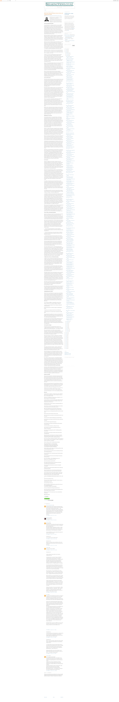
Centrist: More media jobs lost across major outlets (70, 155)
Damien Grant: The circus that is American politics (70, 135)
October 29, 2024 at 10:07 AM (51, 538)
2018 (66, 338)
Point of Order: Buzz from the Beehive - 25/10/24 (69, 200)
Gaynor (47, 594)
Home (54, 697)
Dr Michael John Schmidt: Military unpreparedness (69, 249)
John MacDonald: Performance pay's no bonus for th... (70, 217)
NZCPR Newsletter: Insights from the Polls (69, 14)
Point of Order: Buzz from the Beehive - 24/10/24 (69, 230)
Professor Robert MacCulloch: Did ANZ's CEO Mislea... (70, 214)
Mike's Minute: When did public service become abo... (70, 108)
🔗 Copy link (46, 496)
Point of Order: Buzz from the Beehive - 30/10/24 (69, 83)
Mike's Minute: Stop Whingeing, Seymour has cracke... (70, 256)
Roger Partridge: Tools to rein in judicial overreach (70, 143)
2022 (66, 333)
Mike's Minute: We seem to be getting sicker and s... (70, 283)
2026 (66, 49)
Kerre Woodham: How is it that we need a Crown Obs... (70, 245)
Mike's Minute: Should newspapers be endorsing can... (70, 88)
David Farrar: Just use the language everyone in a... (69, 165)
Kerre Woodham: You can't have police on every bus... (70, 224)
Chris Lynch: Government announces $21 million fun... (70, 192)
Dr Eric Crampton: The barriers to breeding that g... (70, 221)
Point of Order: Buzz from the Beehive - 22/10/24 (69, 281)
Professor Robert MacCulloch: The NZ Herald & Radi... (70, 90)
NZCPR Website (67, 352)
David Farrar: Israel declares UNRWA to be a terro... (69, 60)
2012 (66, 345)
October (67, 55)
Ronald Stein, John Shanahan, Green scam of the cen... (70, 241)
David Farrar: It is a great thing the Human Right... (70, 157)
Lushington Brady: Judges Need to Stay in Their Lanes (70, 190)
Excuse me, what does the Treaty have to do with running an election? (70, 36)
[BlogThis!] (50, 500)
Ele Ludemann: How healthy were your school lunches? (70, 208)
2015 (66, 342)
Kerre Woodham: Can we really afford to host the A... (70, 307)
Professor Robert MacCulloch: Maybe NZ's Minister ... (70, 96)
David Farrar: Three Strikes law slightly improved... (70, 188)
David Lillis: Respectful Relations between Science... (70, 110)
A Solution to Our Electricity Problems (69, 40)
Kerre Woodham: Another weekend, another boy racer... (70, 102)
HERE (68, 30)
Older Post (62, 697)
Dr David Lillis (48, 15)
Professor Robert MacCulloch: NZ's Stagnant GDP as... (70, 264)
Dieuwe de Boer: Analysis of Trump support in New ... (69, 243)
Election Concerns (67, 34)
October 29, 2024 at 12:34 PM (51, 592)
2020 (66, 336)
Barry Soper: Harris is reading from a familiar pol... (70, 69)
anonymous (47, 655)
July (67, 323)
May (67, 326)
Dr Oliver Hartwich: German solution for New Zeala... (69, 177)
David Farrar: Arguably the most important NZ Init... (70, 181)
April (67, 327)
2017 (66, 339)
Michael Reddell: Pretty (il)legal (70, 146)
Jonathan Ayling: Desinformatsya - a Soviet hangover (70, 298)
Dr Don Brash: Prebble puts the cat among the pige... (70, 161)
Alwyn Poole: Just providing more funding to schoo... (70, 62)
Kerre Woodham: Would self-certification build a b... (69, 79)
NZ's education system (56, 15)
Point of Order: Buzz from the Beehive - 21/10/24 (69, 313)
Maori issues (51, 15)
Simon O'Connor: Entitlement (70, 58)
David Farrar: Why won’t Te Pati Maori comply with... (70, 86)
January (67, 331)
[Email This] (49, 500)
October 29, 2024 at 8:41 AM (51, 515)
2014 (66, 343)
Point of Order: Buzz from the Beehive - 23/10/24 (69, 254)
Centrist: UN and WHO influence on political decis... (70, 273)
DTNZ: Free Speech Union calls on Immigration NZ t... (70, 71)
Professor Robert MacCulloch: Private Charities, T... (70, 159)
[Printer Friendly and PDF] (47, 499)
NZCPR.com (73, 28)
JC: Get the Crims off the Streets (70, 193)
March (67, 328)
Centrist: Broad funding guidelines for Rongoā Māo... (70, 302)
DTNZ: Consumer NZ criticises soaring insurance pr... (70, 121)
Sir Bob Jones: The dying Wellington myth (69, 319)
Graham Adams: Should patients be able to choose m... (70, 317)
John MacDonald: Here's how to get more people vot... (70, 275)
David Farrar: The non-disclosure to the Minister (70, 129)
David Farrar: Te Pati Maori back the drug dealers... (70, 237)
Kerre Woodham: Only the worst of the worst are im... (70, 269)
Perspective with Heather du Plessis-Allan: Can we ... (69, 212)
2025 (66, 50)
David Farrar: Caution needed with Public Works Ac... (70, 210)
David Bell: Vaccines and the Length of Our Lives (69, 145)
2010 (66, 348)
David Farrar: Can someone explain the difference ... (69, 137)
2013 (66, 344)
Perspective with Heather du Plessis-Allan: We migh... (69, 294)
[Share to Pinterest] (52, 500)
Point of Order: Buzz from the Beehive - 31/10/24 (69, 57)
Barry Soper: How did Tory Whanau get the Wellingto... (70, 239)
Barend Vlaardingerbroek (49, 505)
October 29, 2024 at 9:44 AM (51, 534)
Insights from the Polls (67, 38)
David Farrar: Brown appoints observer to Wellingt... (70, 262)
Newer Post (45, 697)
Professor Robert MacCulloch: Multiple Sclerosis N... (70, 315)
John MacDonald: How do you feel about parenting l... (70, 168)
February (67, 329)
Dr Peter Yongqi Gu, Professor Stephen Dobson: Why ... (70, 271)
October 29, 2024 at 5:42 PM (51, 653)
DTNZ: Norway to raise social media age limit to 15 (70, 141)
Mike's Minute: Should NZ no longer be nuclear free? (70, 233)
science (60, 15)
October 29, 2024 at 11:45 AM (51, 545)
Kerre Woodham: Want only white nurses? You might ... (70, 195)
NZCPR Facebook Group (68, 353)
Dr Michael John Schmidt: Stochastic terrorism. (69, 77)
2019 (66, 337)
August (67, 322)
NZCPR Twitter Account (68, 354)
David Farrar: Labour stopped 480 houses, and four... (70, 151)
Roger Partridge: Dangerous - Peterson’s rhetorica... (69, 170)
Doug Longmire (48, 517)
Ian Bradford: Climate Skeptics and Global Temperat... (70, 112)
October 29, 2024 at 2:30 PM (51, 637)
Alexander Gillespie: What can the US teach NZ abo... (70, 179)
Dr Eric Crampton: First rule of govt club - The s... (70, 204)
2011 (66, 347)
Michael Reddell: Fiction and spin (70, 171)
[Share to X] (51, 500)
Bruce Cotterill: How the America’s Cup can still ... (69, 125)
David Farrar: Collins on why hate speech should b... (70, 73)
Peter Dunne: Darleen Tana (69, 222)
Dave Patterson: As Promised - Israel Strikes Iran (70, 139)
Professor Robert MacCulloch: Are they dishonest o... (70, 228)
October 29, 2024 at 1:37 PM (51, 629)
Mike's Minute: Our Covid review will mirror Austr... (70, 64)
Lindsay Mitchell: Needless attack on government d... (70, 292)
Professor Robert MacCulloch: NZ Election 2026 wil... (70, 153)
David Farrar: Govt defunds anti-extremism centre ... (70, 235)
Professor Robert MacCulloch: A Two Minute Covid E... (70, 184)
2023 (66, 332)
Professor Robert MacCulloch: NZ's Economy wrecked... (70, 94)
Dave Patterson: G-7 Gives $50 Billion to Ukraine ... (70, 75)
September (67, 321)
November (67, 54)
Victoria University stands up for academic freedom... (70, 123)
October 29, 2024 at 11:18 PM (51, 670)
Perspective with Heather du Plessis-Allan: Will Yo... (69, 67)
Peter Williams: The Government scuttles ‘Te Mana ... (70, 206)
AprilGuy (47, 547)
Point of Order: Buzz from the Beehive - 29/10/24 (69, 106)
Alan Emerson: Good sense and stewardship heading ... (70, 266)
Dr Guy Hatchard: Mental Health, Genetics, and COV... (70, 247)
